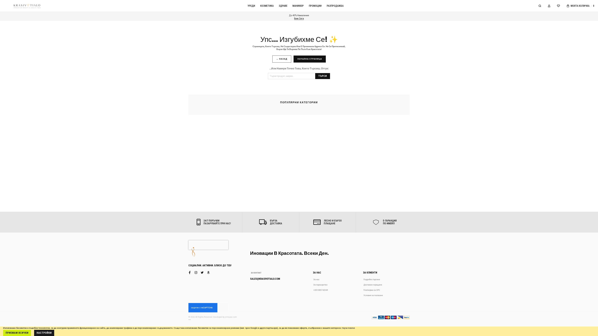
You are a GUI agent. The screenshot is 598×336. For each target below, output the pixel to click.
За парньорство (320, 285)
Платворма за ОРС (371, 290)
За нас (316, 279)
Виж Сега (299, 18)
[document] (299, 331)
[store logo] (27, 6)
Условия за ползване (373, 295)
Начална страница (309, 59)
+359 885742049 (320, 290)
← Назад (281, 59)
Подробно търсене (371, 279)
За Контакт (256, 273)
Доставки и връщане (372, 285)
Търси (322, 76)
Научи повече (348, 328)
